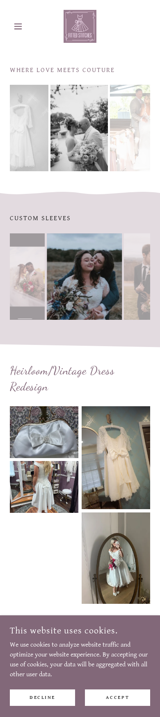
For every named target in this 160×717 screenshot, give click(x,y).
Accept (117, 697)
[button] (20, 26)
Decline (42, 697)
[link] (80, 26)
